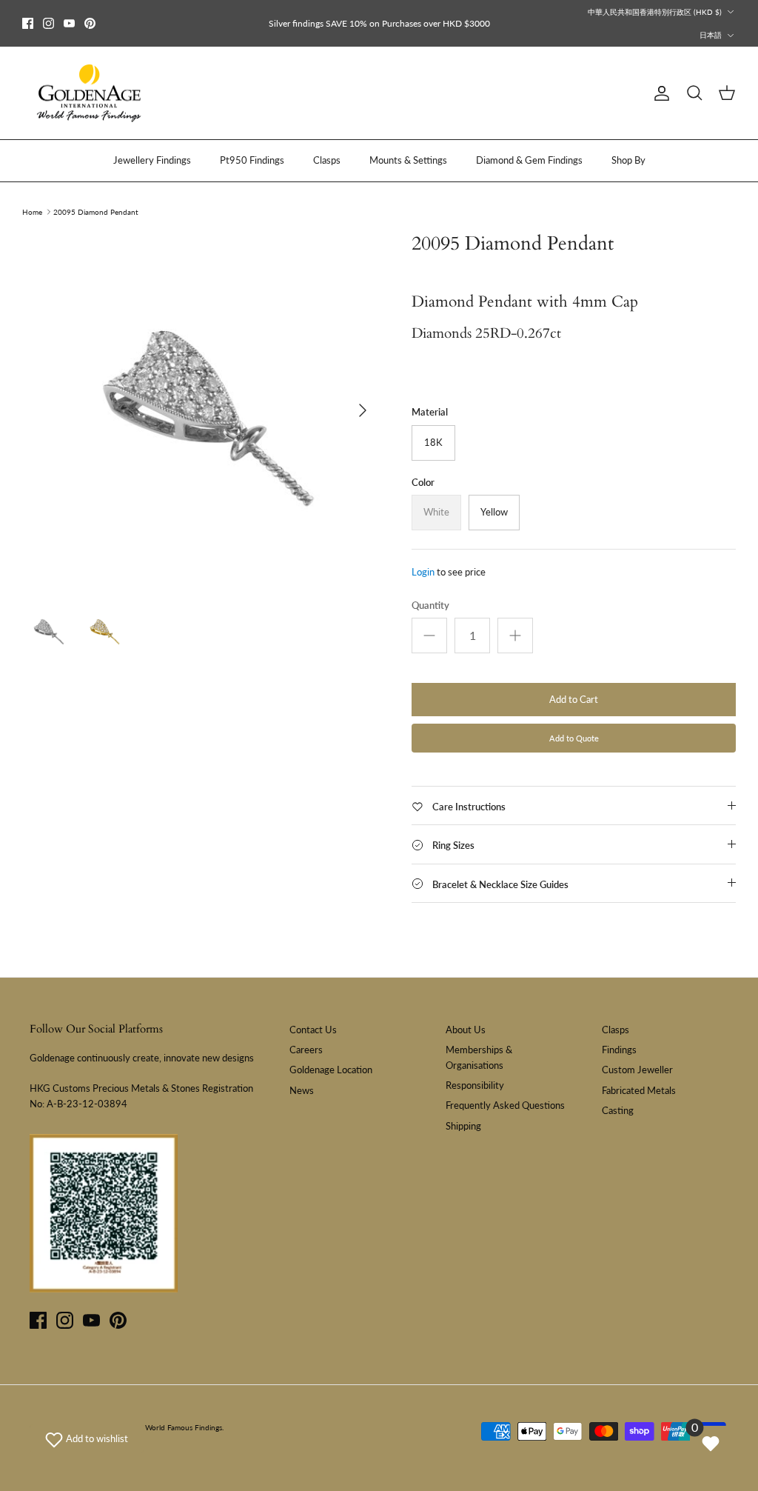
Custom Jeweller (637, 1069)
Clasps (327, 160)
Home (32, 211)
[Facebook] (27, 23)
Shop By (628, 160)
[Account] (659, 93)
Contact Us (313, 1029)
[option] (200, 410)
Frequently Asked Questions (505, 1105)
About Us (466, 1029)
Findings (619, 1049)
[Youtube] (69, 23)
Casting (618, 1110)
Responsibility (475, 1085)
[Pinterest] (89, 23)
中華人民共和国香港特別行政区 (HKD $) (655, 11)
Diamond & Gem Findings (529, 160)
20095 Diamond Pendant (95, 211)
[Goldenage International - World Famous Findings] (88, 93)
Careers (306, 1049)
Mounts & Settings (408, 160)
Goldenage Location (330, 1069)
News (301, 1090)
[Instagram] (48, 23)
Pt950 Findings (252, 160)
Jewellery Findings (152, 160)
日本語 (711, 34)
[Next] (362, 410)
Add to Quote (574, 738)
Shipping (463, 1126)
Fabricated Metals (639, 1090)
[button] (87, 1438)
